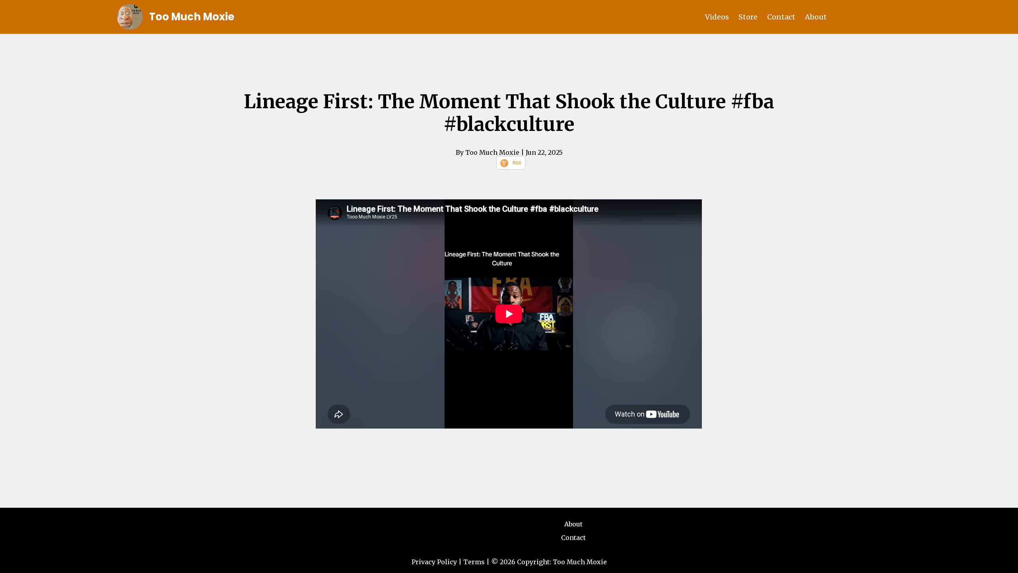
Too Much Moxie (191, 17)
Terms (474, 562)
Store (748, 16)
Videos (717, 16)
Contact (781, 16)
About (816, 16)
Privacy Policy (434, 562)
